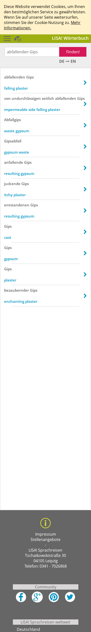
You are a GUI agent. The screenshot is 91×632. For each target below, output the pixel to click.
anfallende (13, 162)
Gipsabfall (12, 141)
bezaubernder (16, 290)
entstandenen (16, 205)
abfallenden (14, 77)
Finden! (73, 52)
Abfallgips (12, 119)
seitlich (48, 98)
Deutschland (28, 629)
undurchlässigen (26, 98)
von (7, 98)
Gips (30, 77)
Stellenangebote (45, 539)
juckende (12, 183)
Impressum (45, 534)
